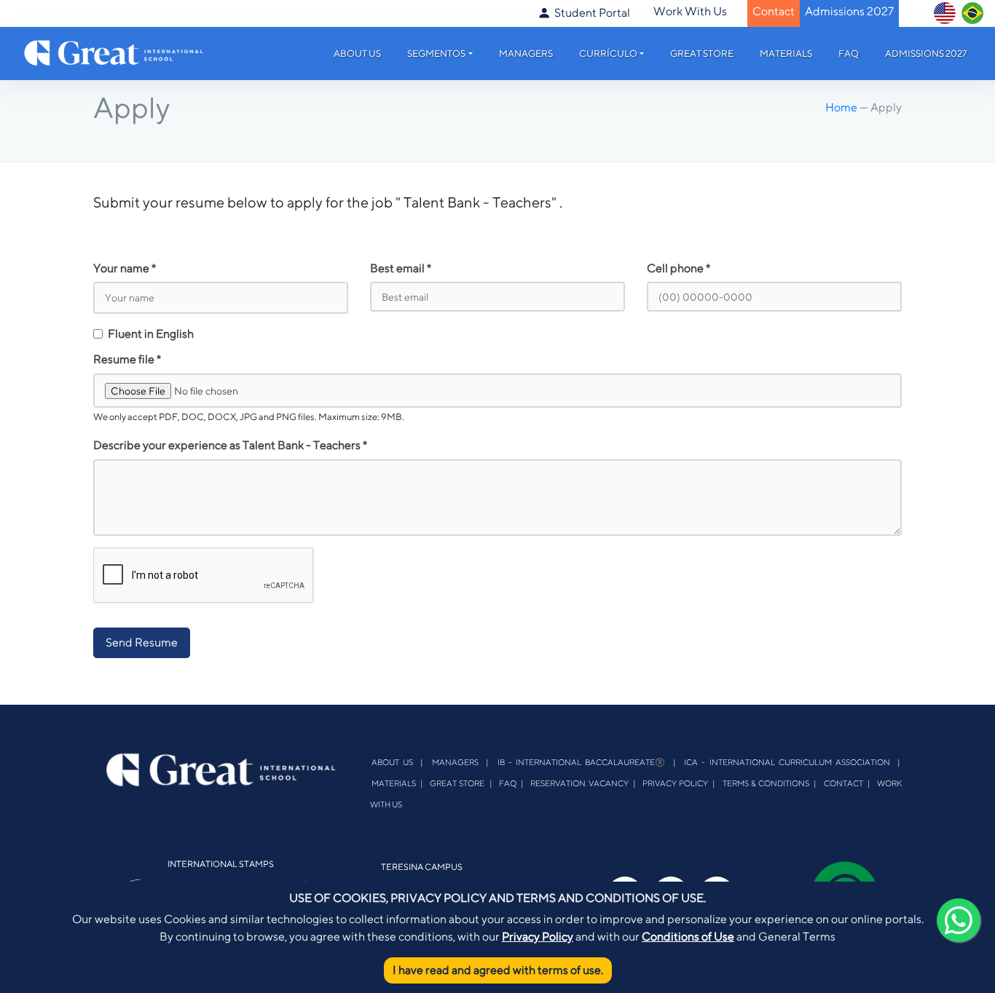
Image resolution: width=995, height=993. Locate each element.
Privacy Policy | (678, 783)
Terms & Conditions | (770, 783)
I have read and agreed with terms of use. (498, 970)
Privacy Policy (537, 936)
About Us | (397, 762)
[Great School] (115, 51)
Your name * (124, 268)
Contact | (847, 783)
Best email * (400, 268)
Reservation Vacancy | (582, 783)
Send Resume (142, 642)
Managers (526, 53)
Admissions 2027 (926, 53)
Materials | (397, 783)
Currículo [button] (608, 53)
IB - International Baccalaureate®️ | (587, 762)
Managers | (460, 762)
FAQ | (511, 783)
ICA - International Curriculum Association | (792, 762)
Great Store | (461, 783)
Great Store (702, 53)
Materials (786, 53)
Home (842, 107)
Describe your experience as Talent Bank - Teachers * (230, 445)
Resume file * (127, 359)
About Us (357, 53)
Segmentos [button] (436, 53)
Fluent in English (151, 334)
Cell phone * (678, 268)
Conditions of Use (688, 936)
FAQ (848, 53)
